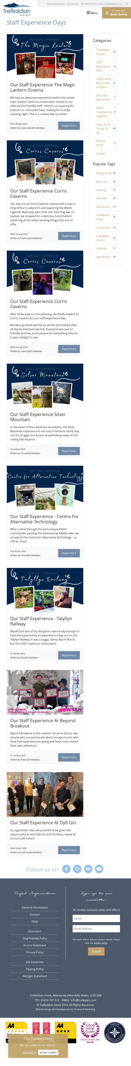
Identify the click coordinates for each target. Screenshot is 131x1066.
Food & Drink (100, 143)
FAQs (35, 921)
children (101, 248)
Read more (69, 126)
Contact (35, 914)
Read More (29, 1052)
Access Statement (34, 945)
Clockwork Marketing (84, 1009)
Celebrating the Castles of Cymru (103, 83)
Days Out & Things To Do (103, 129)
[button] (127, 4)
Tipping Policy (35, 969)
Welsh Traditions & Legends (104, 112)
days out (101, 181)
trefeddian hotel (103, 217)
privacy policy (101, 942)
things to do (104, 173)
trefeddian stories (103, 238)
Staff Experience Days (103, 66)
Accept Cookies (48, 1052)
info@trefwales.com (113, 4)
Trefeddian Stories (103, 52)
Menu (94, 13)
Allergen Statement (35, 976)
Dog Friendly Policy (35, 938)
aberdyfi (101, 198)
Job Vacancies (35, 962)
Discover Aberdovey (103, 97)
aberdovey (103, 207)
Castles (100, 153)
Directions (34, 931)
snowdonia (103, 227)
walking (101, 190)
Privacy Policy (34, 952)
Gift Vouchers (73, 4)
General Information (35, 907)
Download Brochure (56, 4)
